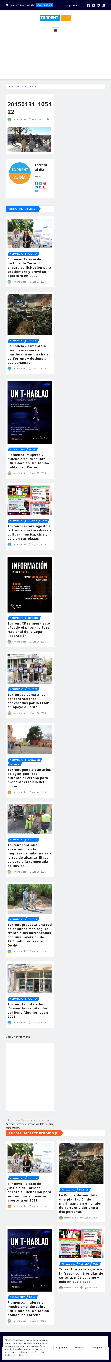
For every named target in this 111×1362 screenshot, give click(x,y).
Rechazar (79, 1347)
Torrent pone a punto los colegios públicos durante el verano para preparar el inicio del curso (29, 777)
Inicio (10, 86)
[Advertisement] (57, 55)
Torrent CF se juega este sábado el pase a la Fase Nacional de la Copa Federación (29, 629)
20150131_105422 (26, 86)
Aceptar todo (61, 1347)
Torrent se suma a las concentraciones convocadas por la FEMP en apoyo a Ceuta (28, 700)
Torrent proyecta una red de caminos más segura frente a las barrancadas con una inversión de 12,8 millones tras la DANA (30, 934)
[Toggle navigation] (56, 30)
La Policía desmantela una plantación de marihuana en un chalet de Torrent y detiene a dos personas (29, 354)
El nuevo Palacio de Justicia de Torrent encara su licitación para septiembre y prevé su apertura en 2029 (29, 267)
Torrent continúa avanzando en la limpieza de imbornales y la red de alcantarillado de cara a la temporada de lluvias (29, 855)
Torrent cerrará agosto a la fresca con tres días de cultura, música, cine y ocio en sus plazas (29, 532)
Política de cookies (14, 1355)
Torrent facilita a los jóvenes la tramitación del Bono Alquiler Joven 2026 (28, 1010)
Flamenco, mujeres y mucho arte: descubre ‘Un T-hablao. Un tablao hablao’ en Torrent (28, 460)
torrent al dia (19, 119)
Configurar (97, 1347)
